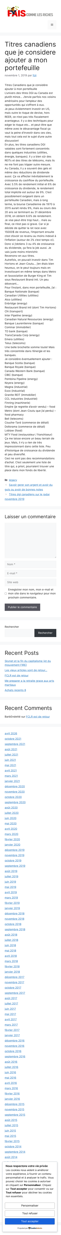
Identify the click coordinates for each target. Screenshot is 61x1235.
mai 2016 (10, 1077)
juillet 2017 (11, 1003)
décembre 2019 (15, 850)
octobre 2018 (13, 924)
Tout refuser (30, 1213)
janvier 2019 (12, 908)
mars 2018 (11, 961)
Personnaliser (29, 1205)
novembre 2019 (14, 855)
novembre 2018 (14, 918)
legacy (13, 480)
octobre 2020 (13, 797)
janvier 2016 (12, 1098)
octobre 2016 (13, 1051)
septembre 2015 (15, 1114)
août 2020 (11, 807)
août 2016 (11, 1061)
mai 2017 (10, 1014)
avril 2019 (11, 892)
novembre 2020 (15, 791)
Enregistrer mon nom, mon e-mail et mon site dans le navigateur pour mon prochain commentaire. (32, 593)
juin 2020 (10, 818)
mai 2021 (10, 765)
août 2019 (11, 871)
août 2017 (11, 998)
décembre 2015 (14, 1104)
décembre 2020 (15, 786)
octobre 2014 (13, 1146)
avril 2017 (11, 1019)
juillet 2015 (11, 1125)
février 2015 (12, 1141)
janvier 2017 (12, 1035)
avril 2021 (11, 770)
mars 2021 (11, 775)
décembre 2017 (14, 977)
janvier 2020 (12, 844)
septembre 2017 (15, 993)
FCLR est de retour (16, 675)
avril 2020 (11, 828)
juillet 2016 (11, 1067)
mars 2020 (11, 834)
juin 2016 (10, 1072)
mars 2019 (11, 897)
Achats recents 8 (15, 690)
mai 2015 (10, 1135)
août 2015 (11, 1120)
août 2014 (11, 1157)
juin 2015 (10, 1130)
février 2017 (12, 1030)
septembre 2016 (15, 1056)
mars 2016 (11, 1088)
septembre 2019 (15, 865)
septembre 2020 (15, 802)
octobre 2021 (13, 738)
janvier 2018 (12, 971)
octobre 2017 (13, 987)
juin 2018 (10, 945)
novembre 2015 (14, 1109)
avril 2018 (11, 955)
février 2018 (12, 966)
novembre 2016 (14, 1045)
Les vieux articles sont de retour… (26, 670)
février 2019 (12, 902)
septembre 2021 (15, 744)
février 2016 (12, 1093)
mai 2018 (10, 950)
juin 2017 (10, 1008)
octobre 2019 (13, 860)
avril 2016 (11, 1083)
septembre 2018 (15, 929)
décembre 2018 (14, 913)
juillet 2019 (11, 876)
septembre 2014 (15, 1151)
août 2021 (11, 749)
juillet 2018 (11, 940)
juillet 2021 (11, 754)
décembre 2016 (15, 1040)
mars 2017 (11, 1024)
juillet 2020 (12, 812)
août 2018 (11, 934)
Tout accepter (29, 1221)
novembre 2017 (14, 982)
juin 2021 (10, 759)
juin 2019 (10, 881)
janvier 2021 (12, 781)
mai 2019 (10, 887)
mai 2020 (11, 823)
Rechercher (12, 626)
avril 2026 (11, 733)
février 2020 (12, 839)
